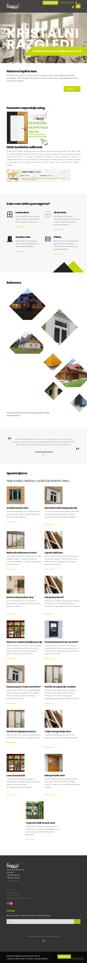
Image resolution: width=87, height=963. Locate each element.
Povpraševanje (50, 3)
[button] (43, 455)
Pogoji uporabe (12, 893)
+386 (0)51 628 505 (67, 3)
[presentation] (4, 37)
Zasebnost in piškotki (14, 895)
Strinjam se (64, 956)
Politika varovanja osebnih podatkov (19, 898)
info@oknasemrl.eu (13, 881)
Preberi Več (19, 227)
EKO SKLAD (10, 890)
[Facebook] (43, 941)
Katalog (70, 89)
